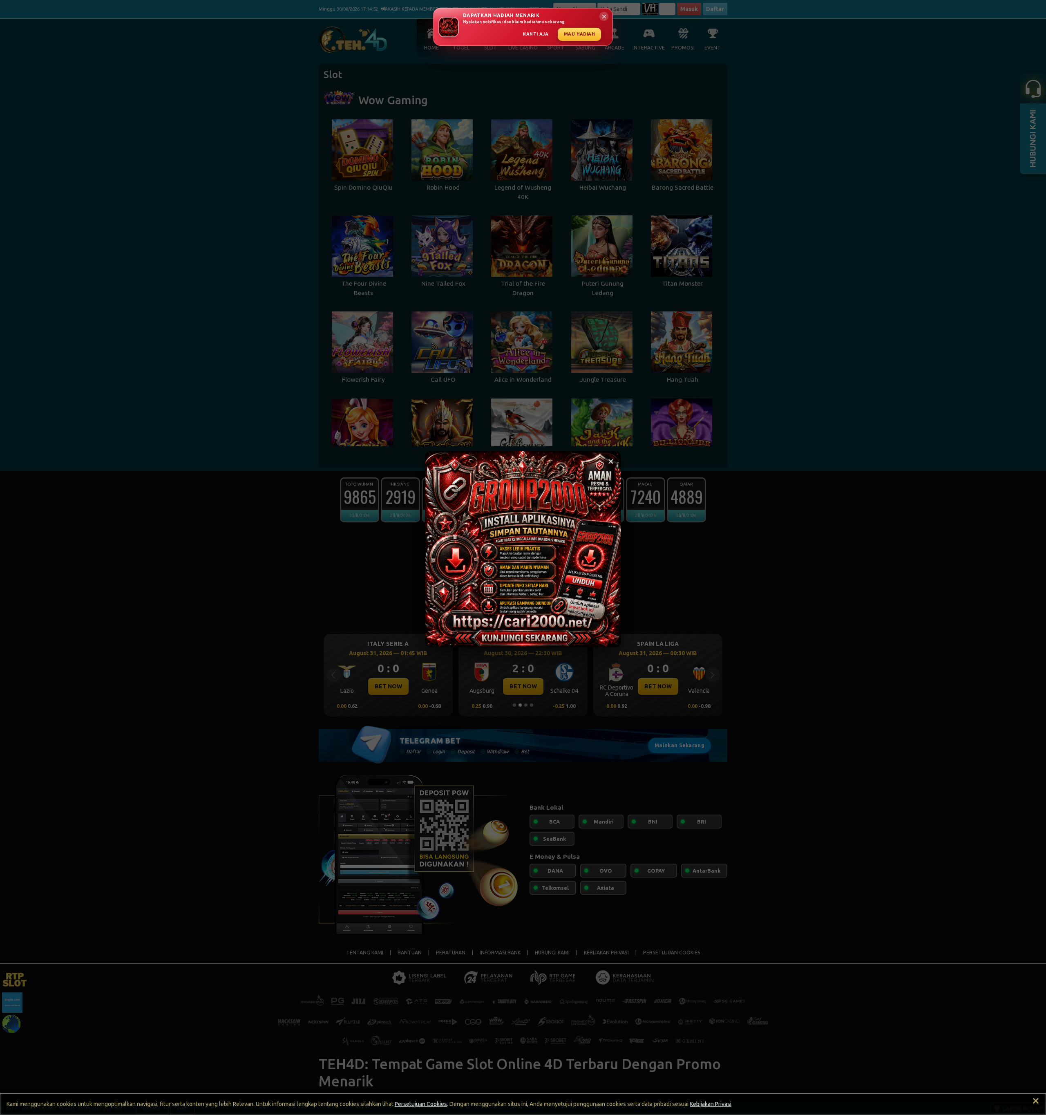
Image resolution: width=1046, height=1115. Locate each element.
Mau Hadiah (579, 33)
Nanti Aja (535, 33)
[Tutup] (611, 461)
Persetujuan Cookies (421, 1104)
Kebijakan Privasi (710, 1104)
